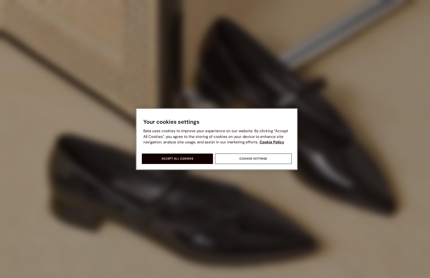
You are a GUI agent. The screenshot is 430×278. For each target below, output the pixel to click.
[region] (217, 139)
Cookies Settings (253, 159)
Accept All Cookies (177, 159)
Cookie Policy (272, 142)
